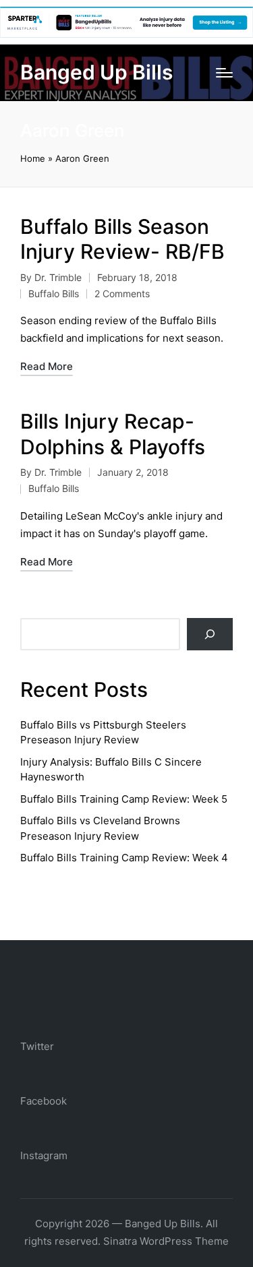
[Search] (210, 634)
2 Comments (122, 293)
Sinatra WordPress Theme (166, 1241)
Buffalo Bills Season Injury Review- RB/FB (122, 239)
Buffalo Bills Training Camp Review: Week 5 (123, 799)
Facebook (43, 1100)
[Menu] (224, 73)
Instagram (43, 1155)
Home (32, 158)
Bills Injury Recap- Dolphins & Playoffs (112, 434)
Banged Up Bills (96, 72)
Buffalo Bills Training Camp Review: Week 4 (124, 857)
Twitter (37, 1046)
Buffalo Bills (53, 293)
